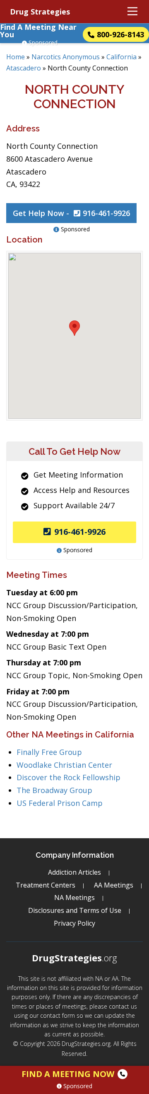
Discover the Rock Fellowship (68, 777)
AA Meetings (113, 885)
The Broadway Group (54, 790)
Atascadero (23, 68)
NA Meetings (74, 897)
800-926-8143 (120, 34)
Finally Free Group (49, 752)
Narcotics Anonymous (65, 56)
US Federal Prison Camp (60, 803)
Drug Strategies (40, 12)
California (121, 56)
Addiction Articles (74, 872)
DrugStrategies (74, 957)
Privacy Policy (74, 923)
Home (15, 56)
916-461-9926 (80, 531)
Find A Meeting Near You (38, 30)
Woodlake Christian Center (64, 765)
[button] (74, 328)
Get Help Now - (71, 213)
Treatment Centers (45, 885)
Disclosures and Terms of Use (74, 910)
